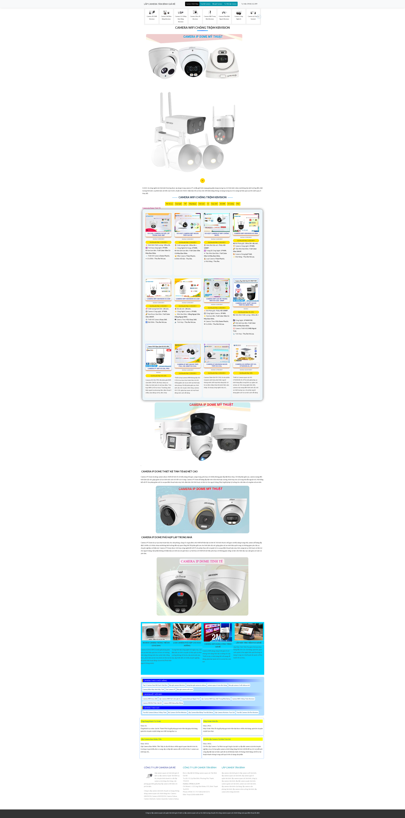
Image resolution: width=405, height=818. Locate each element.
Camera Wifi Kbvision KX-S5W (246, 233)
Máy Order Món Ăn (211, 721)
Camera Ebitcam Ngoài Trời (191, 699)
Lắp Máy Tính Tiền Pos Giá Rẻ (249, 643)
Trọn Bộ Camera (205, 4)
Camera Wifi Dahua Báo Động (173, 703)
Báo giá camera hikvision (177, 685)
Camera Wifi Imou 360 (150, 699)
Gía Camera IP (170, 689)
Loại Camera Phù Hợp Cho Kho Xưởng (187, 644)
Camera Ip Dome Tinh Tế (151, 208)
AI (208, 204)
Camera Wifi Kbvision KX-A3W (188, 299)
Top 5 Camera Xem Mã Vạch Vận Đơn (155, 685)
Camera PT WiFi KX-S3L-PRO (158, 368)
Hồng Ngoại (192, 204)
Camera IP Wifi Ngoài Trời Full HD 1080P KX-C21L (187, 365)
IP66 (237, 204)
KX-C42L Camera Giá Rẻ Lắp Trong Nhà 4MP (158, 234)
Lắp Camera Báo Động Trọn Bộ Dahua (200, 712)
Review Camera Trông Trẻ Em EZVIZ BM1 (156, 644)
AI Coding (231, 204)
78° (185, 204)
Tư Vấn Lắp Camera (230, 4)
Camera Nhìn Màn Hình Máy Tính (153, 689)
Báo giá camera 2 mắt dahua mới (239, 685)
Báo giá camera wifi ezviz (185, 689)
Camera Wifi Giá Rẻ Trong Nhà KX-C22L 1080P (216, 299)
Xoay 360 (214, 204)
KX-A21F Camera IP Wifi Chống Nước (217, 234)
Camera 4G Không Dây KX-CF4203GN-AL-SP (245, 365)
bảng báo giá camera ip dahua (196, 685)
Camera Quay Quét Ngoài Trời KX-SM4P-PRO (246, 304)
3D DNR (222, 204)
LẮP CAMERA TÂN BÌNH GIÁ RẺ (159, 4)
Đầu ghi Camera (217, 4)
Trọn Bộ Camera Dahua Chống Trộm (154, 712)
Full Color (202, 204)
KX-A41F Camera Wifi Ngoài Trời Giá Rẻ (188, 234)
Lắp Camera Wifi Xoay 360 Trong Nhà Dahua (215, 699)
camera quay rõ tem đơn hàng (217, 685)
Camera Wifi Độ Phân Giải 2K (152, 703)
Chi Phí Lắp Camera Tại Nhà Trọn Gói (217, 739)
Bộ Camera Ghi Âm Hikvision (177, 712)
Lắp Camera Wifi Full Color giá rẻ (169, 699)
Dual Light (178, 204)
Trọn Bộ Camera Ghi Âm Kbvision (247, 712)
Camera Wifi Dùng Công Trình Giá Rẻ (218, 645)
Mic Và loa (169, 204)
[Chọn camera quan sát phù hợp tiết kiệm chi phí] (259, 17)
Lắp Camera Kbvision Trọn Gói (225, 712)
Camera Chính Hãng (192, 4)
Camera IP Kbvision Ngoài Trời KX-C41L (216, 365)
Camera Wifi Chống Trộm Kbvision (202, 27)
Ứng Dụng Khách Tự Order (151, 721)
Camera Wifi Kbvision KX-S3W (158, 299)
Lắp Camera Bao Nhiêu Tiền (151, 739)
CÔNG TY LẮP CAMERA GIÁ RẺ (160, 767)
